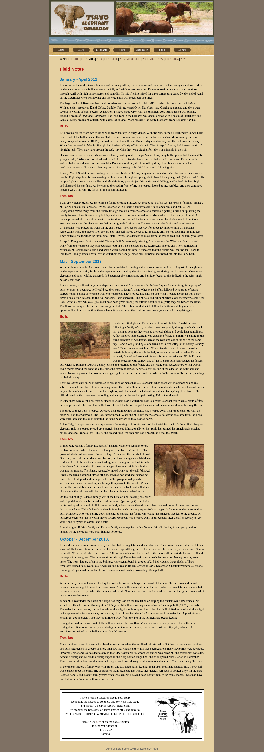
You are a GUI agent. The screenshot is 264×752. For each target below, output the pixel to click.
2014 (99, 59)
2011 (76, 59)
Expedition (142, 49)
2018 (130, 59)
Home (61, 49)
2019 (137, 59)
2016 (115, 59)
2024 (176, 59)
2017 (122, 59)
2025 (183, 59)
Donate (182, 49)
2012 (84, 59)
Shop (162, 49)
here (98, 721)
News (122, 49)
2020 (145, 59)
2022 (160, 59)
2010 (69, 59)
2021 (153, 59)
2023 (168, 59)
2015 (107, 59)
